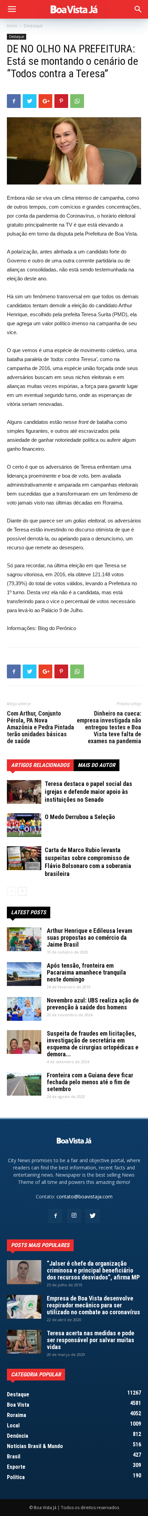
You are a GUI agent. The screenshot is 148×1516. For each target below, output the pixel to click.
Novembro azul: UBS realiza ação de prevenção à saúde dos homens (93, 1004)
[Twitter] (92, 1216)
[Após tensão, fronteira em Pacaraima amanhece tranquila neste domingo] (24, 974)
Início (12, 26)
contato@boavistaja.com (84, 1196)
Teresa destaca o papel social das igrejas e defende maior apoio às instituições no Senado (88, 791)
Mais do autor (96, 765)
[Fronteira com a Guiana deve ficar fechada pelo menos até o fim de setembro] (24, 1084)
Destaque (33, 26)
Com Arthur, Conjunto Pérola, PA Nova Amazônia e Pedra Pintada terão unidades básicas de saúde (40, 727)
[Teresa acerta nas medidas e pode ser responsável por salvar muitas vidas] (24, 1342)
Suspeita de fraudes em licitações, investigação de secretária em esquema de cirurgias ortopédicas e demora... (92, 1044)
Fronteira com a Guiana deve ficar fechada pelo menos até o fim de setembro (90, 1082)
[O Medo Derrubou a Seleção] (24, 825)
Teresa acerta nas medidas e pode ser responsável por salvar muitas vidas (90, 1339)
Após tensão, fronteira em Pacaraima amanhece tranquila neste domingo (86, 972)
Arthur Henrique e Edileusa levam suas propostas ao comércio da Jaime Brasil (89, 937)
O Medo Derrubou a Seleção (80, 816)
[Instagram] (74, 1216)
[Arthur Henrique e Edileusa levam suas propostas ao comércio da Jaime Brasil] (24, 939)
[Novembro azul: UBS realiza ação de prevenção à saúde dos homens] (24, 1009)
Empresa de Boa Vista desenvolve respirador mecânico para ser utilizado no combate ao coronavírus (93, 1305)
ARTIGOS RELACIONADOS (40, 765)
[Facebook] (55, 1216)
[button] (138, 9)
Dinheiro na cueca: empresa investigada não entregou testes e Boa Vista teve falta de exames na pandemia (109, 727)
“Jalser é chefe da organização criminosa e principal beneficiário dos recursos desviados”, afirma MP (93, 1270)
